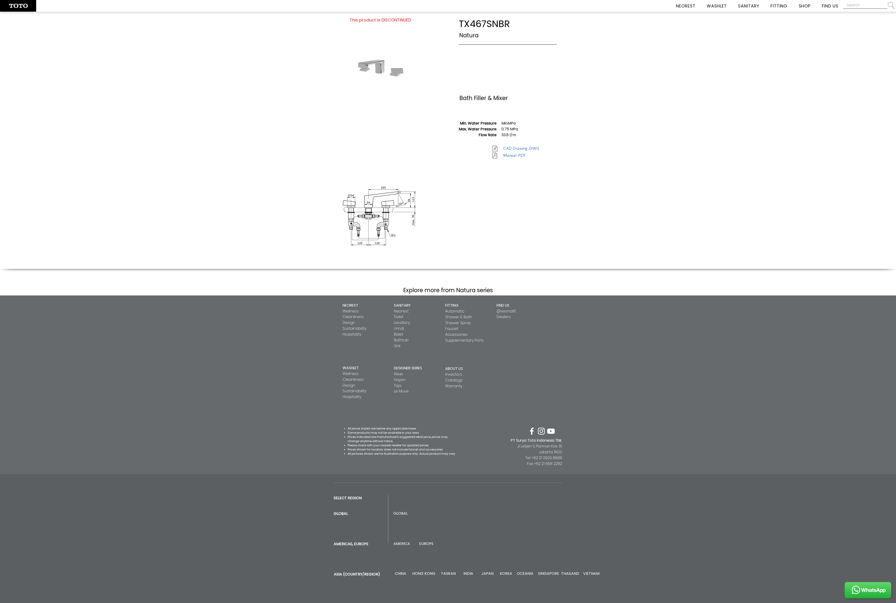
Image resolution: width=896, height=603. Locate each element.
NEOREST (350, 305)
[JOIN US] (868, 590)
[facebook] (531, 431)
